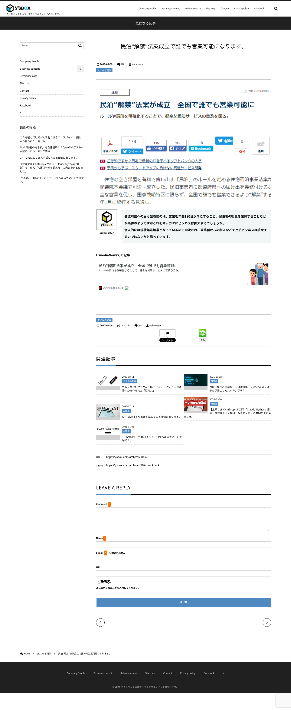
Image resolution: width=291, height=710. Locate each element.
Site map (210, 8)
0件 (122, 64)
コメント (125, 325)
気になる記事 (104, 70)
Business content (170, 8)
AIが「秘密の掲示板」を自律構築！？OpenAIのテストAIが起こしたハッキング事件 (239, 388)
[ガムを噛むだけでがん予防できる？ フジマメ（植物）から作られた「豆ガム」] (108, 384)
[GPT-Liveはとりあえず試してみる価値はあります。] (108, 415)
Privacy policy (241, 8)
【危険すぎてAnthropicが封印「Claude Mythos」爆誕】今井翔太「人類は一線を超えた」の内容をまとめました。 (227, 413)
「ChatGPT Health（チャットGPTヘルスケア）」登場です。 (152, 438)
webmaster (138, 64)
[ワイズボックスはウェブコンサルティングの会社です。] (18, 8)
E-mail (99, 553)
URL (98, 567)
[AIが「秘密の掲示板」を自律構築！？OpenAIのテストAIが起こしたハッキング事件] (195, 384)
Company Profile (147, 8)
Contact (224, 8)
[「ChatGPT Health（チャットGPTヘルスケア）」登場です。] (108, 433)
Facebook (259, 8)
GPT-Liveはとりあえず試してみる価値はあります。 (151, 417)
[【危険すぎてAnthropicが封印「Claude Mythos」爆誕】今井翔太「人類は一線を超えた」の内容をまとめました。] (195, 409)
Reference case (193, 8)
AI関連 (214, 381)
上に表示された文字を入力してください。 (118, 588)
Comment (101, 504)
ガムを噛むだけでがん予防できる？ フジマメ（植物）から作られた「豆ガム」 (151, 388)
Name (99, 538)
